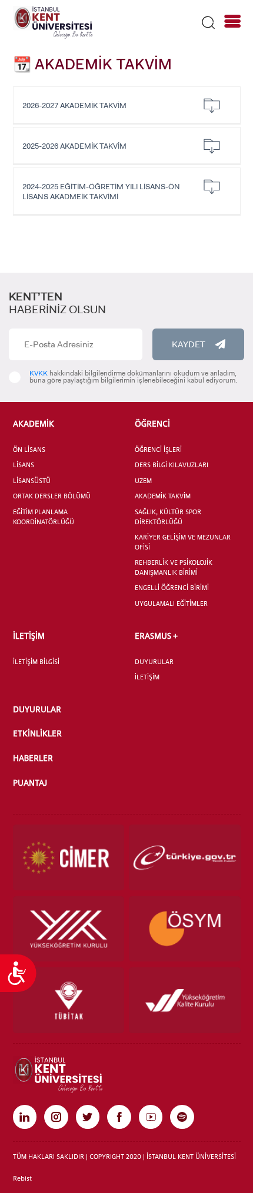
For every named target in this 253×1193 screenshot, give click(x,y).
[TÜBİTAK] (69, 1000)
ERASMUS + (156, 636)
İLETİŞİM (29, 636)
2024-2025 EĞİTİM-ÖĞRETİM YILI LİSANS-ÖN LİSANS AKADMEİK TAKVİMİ (101, 192)
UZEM (143, 481)
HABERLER (33, 758)
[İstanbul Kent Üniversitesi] (53, 21)
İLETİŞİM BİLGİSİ (36, 662)
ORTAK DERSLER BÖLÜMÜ (52, 496)
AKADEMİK (33, 423)
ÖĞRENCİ (152, 423)
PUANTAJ (30, 782)
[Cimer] (69, 857)
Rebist (22, 1178)
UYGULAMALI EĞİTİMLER (171, 603)
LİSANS (23, 465)
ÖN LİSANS (29, 449)
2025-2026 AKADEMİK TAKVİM (74, 146)
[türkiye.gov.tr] (185, 857)
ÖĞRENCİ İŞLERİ (158, 449)
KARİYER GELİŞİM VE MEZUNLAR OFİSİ (183, 542)
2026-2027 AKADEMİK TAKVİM (74, 105)
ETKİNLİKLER (37, 733)
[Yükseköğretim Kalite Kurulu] (185, 1000)
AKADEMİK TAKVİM (163, 496)
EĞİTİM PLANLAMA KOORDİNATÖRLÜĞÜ (43, 517)
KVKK (38, 373)
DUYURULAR (154, 662)
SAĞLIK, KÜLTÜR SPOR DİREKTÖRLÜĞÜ (168, 517)
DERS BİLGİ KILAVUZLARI (171, 465)
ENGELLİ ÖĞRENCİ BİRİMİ (172, 588)
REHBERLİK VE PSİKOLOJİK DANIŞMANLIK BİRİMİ (173, 567)
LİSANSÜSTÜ (32, 481)
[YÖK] (69, 929)
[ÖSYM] (185, 929)
